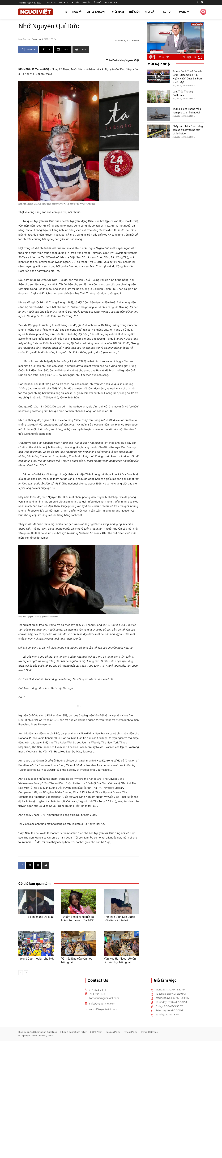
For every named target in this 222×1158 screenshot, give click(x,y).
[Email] (37, 865)
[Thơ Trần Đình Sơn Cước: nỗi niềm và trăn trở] (121, 901)
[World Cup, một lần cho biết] (36, 943)
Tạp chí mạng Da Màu (40, 916)
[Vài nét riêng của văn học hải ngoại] (78, 943)
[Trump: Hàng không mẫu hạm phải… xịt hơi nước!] (158, 114)
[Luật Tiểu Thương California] (158, 96)
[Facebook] (198, 3)
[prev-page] (20, 972)
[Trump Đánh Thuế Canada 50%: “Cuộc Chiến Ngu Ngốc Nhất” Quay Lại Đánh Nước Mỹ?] (158, 76)
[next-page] (26, 972)
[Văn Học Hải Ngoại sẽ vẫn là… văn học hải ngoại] (121, 943)
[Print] (45, 865)
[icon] (203, 12)
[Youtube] (202, 3)
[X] (29, 865)
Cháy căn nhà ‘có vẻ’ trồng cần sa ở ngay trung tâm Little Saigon (188, 130)
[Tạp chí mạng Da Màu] (36, 901)
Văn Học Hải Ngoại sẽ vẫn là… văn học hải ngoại (120, 960)
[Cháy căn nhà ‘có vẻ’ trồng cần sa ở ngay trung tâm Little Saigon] (158, 131)
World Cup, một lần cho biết (37, 958)
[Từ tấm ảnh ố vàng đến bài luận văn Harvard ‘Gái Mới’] (78, 901)
